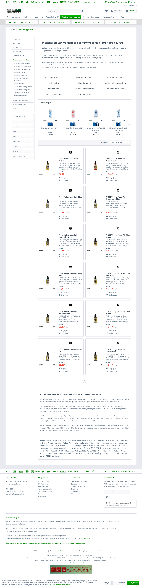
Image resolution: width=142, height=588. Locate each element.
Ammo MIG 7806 (47, 445)
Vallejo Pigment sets (21, 76)
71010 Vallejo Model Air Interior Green (68, 312)
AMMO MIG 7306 (65, 448)
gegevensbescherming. (118, 505)
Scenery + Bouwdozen (20, 100)
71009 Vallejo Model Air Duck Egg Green (118, 274)
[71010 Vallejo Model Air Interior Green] (48, 318)
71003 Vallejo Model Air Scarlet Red (115, 160)
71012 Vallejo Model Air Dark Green (70, 351)
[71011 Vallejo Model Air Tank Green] (95, 318)
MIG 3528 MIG (108, 454)
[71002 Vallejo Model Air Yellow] (48, 166)
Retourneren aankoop (45, 494)
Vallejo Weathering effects (23, 87)
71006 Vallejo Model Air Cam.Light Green (68, 236)
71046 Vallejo (44, 448)
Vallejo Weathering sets (22, 90)
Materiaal (16, 141)
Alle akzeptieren (119, 583)
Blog (14, 109)
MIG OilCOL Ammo (66, 451)
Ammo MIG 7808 (92, 448)
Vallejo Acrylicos (19, 73)
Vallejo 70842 (115, 441)
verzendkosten (60, 551)
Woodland (53, 453)
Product (15, 146)
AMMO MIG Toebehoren (22, 66)
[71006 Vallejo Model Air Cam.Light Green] (48, 242)
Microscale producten (21, 93)
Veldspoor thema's (19, 105)
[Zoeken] (82, 11)
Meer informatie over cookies (60, 585)
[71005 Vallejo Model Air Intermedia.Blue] (95, 204)
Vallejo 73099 (68, 443)
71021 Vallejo (67, 441)
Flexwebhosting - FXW (79, 563)
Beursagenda (75, 484)
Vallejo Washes (19, 84)
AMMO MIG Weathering (22, 63)
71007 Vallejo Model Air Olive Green (118, 236)
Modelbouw (17, 47)
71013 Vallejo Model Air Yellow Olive (115, 351)
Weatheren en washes (21, 60)
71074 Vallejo (121, 453)
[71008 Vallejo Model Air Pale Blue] (48, 280)
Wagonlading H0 (18, 52)
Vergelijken (64, 178)
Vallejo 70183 (100, 443)
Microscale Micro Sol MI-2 (73, 128)
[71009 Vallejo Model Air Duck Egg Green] (95, 280)
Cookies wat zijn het (78, 486)
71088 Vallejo (101, 446)
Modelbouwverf (18, 56)
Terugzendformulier (45, 491)
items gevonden (19, 156)
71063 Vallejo (107, 448)
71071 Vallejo (125, 441)
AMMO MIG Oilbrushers (22, 69)
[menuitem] (66, 11)
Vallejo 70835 (92, 441)
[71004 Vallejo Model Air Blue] (48, 204)
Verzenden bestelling (45, 489)
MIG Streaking (94, 453)
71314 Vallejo (114, 451)
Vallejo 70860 (57, 441)
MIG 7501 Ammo (77, 453)
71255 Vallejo (112, 445)
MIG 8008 (122, 445)
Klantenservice (43, 484)
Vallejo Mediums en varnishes (21, 80)
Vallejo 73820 (45, 456)
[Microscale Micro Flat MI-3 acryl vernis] (96, 113)
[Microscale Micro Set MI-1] (50, 113)
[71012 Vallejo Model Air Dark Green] (48, 357)
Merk (15, 136)
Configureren (133, 583)
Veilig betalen (43, 486)
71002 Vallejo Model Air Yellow (68, 160)
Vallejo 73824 (56, 456)
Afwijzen (107, 583)
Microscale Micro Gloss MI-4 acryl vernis (118, 129)
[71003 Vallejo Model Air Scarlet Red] (95, 166)
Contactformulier (44, 481)
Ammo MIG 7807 (112, 443)
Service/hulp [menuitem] (130, 6)
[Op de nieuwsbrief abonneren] (107, 497)
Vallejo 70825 (92, 451)
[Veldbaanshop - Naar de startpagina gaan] (14, 11)
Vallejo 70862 (80, 451)
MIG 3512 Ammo (47, 443)
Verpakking (17, 151)
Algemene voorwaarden (79, 481)
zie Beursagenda (85, 538)
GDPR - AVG (75, 491)
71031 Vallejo (90, 443)
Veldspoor (16, 39)
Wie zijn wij (42, 496)
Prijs (14, 121)
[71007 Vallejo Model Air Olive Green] (95, 242)
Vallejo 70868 (80, 445)
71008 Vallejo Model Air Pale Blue (70, 274)
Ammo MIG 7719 (77, 448)
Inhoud (15, 131)
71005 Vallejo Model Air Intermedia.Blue (115, 198)
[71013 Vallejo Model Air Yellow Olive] (95, 357)
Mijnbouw (16, 43)
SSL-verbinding (76, 494)
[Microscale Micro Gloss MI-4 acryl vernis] (118, 113)
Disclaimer (74, 489)
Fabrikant (16, 126)
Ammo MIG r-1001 (64, 445)
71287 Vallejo (53, 448)
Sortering (104, 143)
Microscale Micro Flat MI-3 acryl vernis (96, 129)
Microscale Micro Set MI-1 (50, 128)
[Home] (8, 17)
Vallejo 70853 (123, 443)
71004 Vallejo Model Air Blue (70, 197)
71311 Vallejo (103, 451)
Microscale (103, 440)
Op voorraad (20, 116)
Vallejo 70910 (63, 454)
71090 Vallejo (45, 440)
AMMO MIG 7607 (79, 440)
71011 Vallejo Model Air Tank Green (118, 312)
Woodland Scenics (20, 96)
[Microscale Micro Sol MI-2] (73, 113)
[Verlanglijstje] (106, 11)
